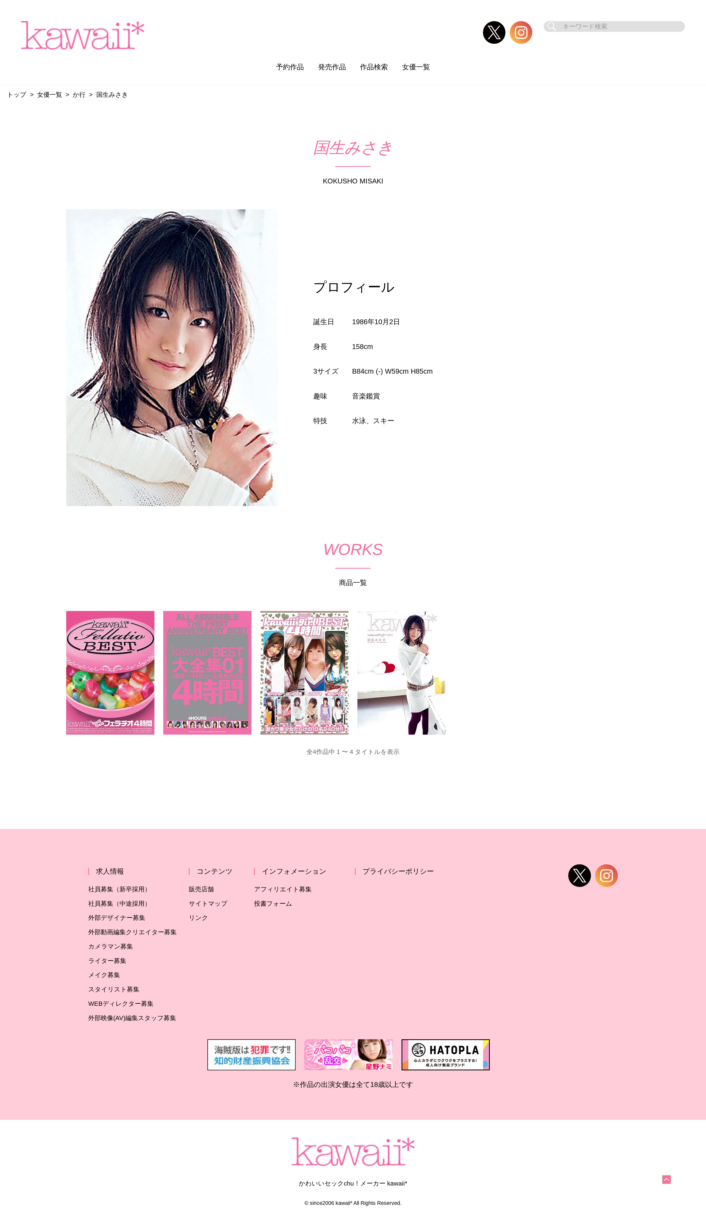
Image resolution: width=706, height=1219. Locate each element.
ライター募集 (107, 960)
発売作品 (332, 67)
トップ (16, 94)
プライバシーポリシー (398, 871)
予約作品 (290, 67)
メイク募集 (104, 975)
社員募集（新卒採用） (119, 889)
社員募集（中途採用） (119, 903)
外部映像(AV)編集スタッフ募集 (132, 1018)
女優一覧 (416, 67)
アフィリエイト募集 (283, 889)
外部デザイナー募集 (116, 917)
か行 (79, 94)
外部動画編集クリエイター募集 (132, 932)
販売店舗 (201, 889)
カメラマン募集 (110, 946)
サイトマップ (208, 903)
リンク (198, 917)
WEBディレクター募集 (121, 1003)
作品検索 (374, 67)
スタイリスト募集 (113, 989)
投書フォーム (273, 903)
